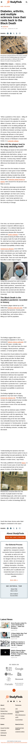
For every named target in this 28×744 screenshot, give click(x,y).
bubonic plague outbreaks (15, 342)
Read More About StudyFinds (15, 537)
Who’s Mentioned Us (20, 715)
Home (2, 6)
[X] (16, 701)
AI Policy (3, 718)
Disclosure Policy (10, 742)
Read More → (14, 580)
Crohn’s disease (13, 234)
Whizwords (3, 735)
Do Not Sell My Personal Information (20, 742)
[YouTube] (11, 701)
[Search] (26, 2)
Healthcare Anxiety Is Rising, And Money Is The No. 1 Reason (18, 643)
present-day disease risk (8, 398)
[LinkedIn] (19, 701)
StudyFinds (5, 26)
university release (13, 141)
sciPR (16, 717)
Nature (24, 463)
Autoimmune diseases (7, 249)
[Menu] (1, 2)
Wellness (7, 6)
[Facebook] (14, 701)
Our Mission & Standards (7, 713)
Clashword (3, 730)
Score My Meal (19, 719)
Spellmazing (4, 732)
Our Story (3, 708)
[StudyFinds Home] (14, 2)
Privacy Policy (3, 742)
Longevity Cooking (19, 731)
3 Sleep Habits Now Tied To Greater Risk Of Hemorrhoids (19, 635)
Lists (16, 708)
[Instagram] (8, 701)
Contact (2, 716)
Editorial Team (4, 711)
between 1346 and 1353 (15, 307)
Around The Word (5, 728)
